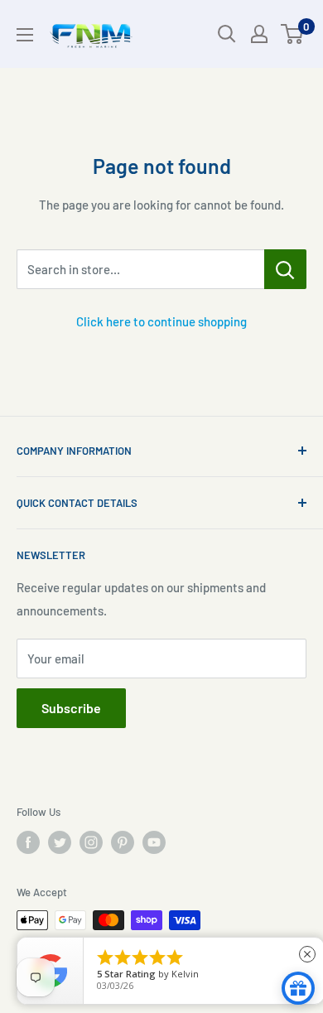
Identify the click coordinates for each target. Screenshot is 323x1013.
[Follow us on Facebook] (28, 842)
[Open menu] (25, 34)
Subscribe (71, 708)
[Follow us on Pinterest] (122, 842)
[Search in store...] (285, 269)
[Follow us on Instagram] (91, 842)
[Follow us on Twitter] (59, 842)
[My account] (259, 34)
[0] (292, 34)
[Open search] (227, 34)
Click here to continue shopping (161, 321)
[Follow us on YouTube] (154, 842)
